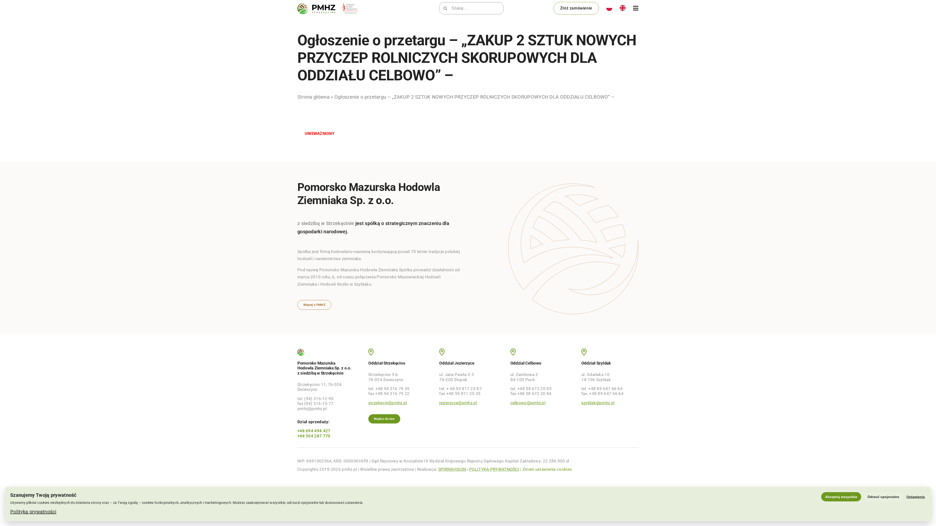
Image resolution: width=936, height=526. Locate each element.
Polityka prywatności (33, 512)
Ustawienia (916, 497)
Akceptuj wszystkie (841, 497)
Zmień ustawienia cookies (547, 469)
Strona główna (313, 97)
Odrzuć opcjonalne (883, 497)
